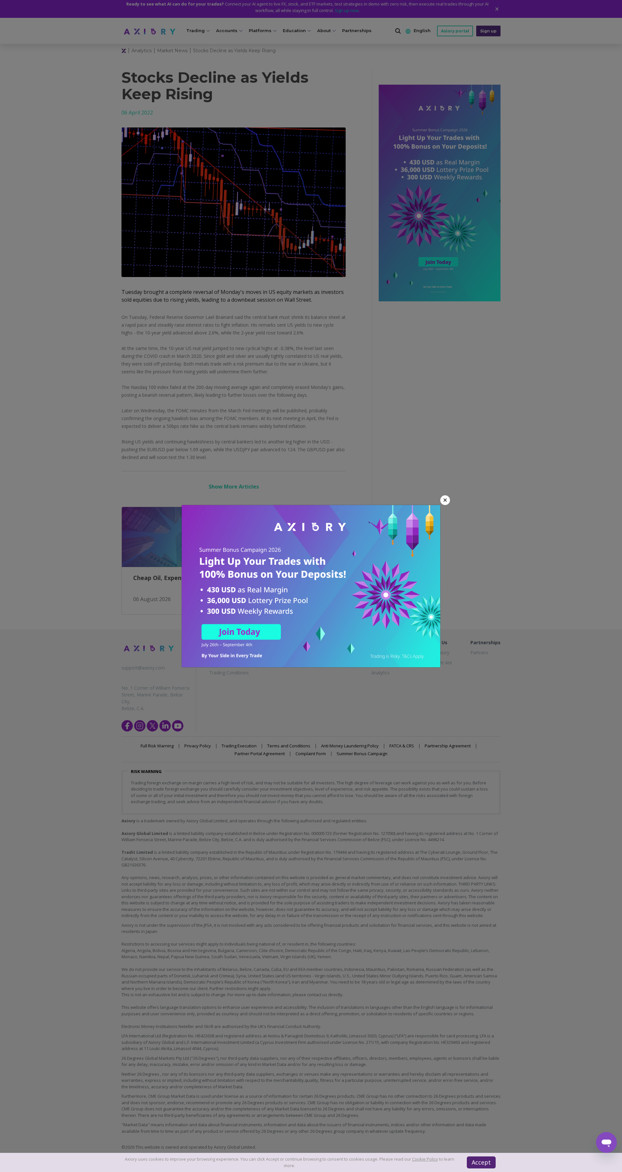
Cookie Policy (425, 1159)
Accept (481, 1162)
